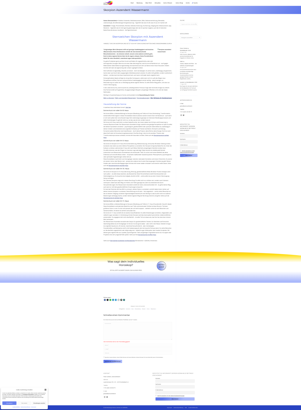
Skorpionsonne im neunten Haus (118, 165)
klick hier (128, 107)
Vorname (182, 133)
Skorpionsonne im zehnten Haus (113, 198)
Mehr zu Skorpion (108, 98)
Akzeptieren (9, 403)
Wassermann (153, 308)
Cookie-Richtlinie (16, 407)
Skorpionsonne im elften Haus (147, 235)
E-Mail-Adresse (184, 145)
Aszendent (128, 308)
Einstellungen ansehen (39, 403)
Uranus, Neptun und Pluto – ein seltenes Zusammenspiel (188, 64)
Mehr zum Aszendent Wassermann (125, 98)
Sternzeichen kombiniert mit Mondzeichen (122, 241)
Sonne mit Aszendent (140, 306)
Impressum (33, 407)
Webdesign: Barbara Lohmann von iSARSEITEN (117, 407)
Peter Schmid (183, 48)
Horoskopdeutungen (143, 98)
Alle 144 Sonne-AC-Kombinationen (161, 98)
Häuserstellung (138, 308)
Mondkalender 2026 (185, 50)
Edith (181, 61)
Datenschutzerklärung (25, 407)
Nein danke (24, 403)
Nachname (183, 139)
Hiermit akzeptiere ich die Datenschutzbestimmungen (187, 151)
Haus (132, 308)
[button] (45, 390)
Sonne (148, 308)
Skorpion (143, 308)
